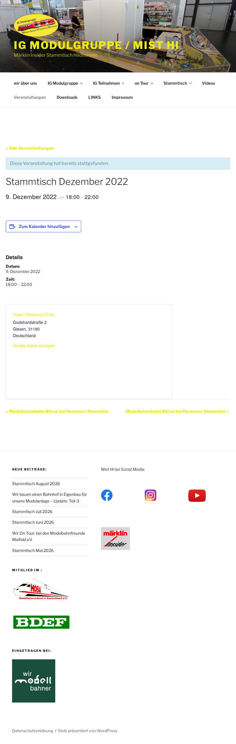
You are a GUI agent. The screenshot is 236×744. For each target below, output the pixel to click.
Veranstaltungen (30, 97)
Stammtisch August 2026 (36, 483)
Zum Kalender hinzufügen (44, 226)
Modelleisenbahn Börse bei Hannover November (57, 411)
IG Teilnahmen (106, 83)
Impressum (122, 97)
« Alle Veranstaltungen (30, 148)
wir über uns (25, 83)
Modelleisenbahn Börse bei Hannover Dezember (177, 411)
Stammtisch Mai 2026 (33, 550)
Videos (208, 83)
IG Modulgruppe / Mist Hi (97, 45)
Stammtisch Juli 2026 (32, 511)
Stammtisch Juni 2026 (33, 522)
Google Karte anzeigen (34, 345)
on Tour (142, 83)
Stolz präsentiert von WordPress (87, 730)
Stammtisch (175, 83)
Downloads (67, 97)
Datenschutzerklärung (32, 730)
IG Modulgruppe (63, 83)
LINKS (94, 97)
